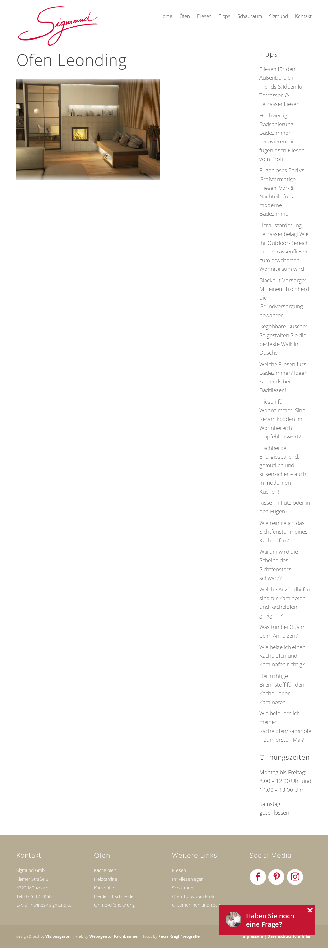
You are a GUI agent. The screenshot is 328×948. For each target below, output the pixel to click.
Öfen (184, 16)
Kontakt (303, 16)
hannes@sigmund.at (51, 905)
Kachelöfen (105, 870)
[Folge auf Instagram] (295, 877)
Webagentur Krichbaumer (114, 936)
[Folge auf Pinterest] (276, 877)
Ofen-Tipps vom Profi (193, 896)
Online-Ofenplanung (114, 905)
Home (165, 16)
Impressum (252, 936)
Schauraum (249, 16)
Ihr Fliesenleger (187, 879)
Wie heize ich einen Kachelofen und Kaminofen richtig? (282, 655)
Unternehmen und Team (196, 905)
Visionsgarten (58, 936)
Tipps (224, 16)
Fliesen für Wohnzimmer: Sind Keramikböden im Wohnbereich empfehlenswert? (282, 419)
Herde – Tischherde (114, 896)
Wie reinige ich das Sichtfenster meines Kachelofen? (283, 531)
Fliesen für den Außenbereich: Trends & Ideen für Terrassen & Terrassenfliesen (282, 86)
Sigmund (278, 16)
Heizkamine (105, 879)
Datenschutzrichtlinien (289, 936)
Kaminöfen (104, 888)
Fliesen (204, 16)
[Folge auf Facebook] (258, 877)
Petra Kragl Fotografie (179, 936)
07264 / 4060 (38, 896)
